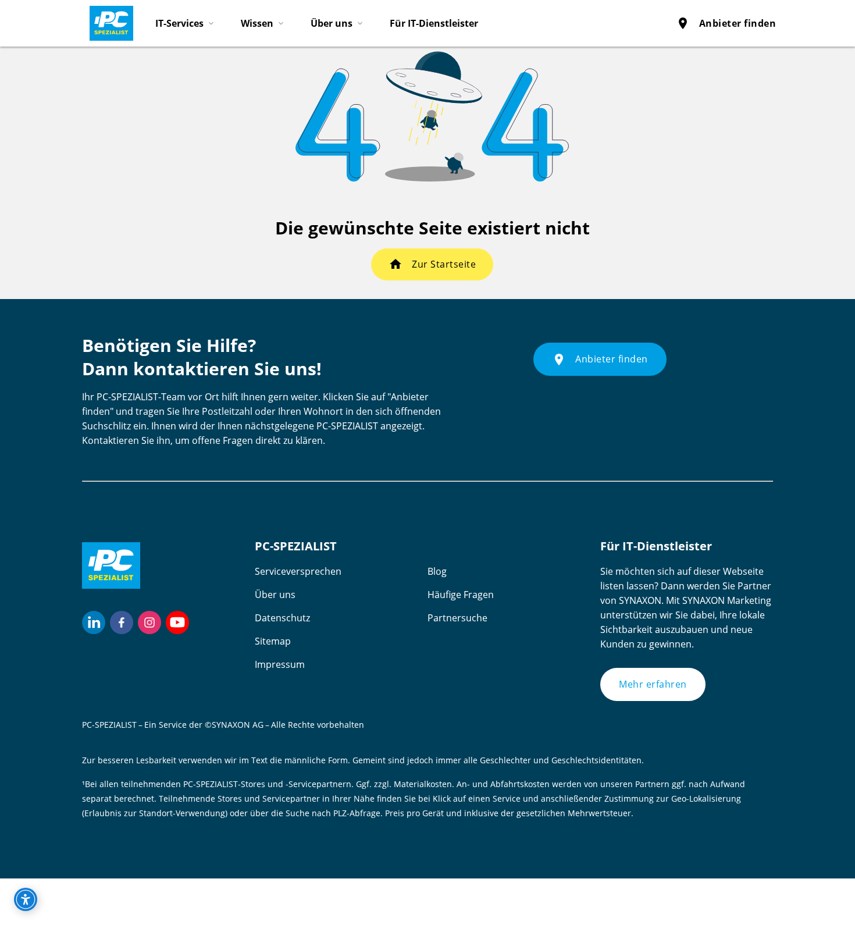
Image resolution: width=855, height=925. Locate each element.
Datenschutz (282, 617)
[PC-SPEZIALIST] (106, 20)
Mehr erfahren (653, 684)
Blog (437, 571)
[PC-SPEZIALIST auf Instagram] (149, 622)
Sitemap (273, 641)
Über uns (275, 594)
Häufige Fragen (461, 594)
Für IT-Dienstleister (434, 23)
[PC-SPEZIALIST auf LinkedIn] (93, 622)
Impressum (280, 664)
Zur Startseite (444, 264)
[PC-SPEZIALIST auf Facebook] (121, 622)
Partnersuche (457, 617)
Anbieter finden (726, 23)
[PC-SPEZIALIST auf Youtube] (177, 622)
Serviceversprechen (298, 571)
